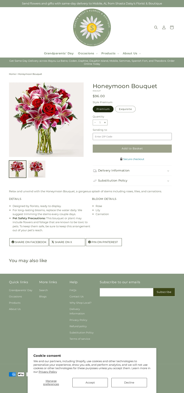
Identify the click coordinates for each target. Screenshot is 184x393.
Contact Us (77, 296)
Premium (103, 109)
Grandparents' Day (20, 290)
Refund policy (78, 326)
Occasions (15, 296)
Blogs (43, 296)
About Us (15, 309)
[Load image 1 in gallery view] (17, 169)
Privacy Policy (48, 371)
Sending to (105, 130)
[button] (87, 54)
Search (43, 290)
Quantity (98, 116)
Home (12, 74)
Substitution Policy (82, 332)
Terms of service (80, 338)
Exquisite (125, 109)
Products (14, 302)
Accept (90, 382)
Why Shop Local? (80, 302)
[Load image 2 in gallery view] (36, 169)
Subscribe (164, 292)
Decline (129, 382)
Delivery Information (77, 311)
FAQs (73, 290)
